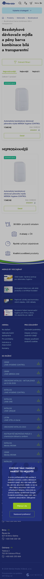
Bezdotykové (33, 18)
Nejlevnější (24, 71)
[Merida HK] (8, 2)
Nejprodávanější (9, 71)
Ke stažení (6, 329)
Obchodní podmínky (32, 329)
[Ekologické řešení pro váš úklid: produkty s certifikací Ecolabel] (8, 289)
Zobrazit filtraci (24, 62)
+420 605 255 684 (13, 556)
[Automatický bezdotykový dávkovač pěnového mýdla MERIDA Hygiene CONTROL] (22, 100)
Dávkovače (21, 18)
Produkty (10, 18)
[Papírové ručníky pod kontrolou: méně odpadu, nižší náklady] (8, 301)
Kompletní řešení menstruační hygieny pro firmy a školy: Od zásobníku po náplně (26, 312)
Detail (22, 136)
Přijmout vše (22, 506)
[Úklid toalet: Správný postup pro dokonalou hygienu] (8, 278)
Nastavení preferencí (22, 514)
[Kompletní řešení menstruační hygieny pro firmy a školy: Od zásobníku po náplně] (8, 313)
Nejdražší (36, 71)
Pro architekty (7, 339)
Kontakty (5, 348)
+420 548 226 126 (12, 539)
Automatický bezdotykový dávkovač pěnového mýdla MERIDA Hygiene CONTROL (15, 193)
